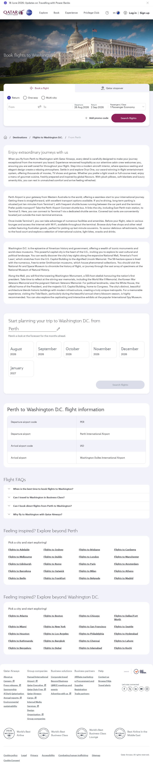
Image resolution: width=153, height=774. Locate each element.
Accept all (141, 764)
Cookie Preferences (116, 764)
